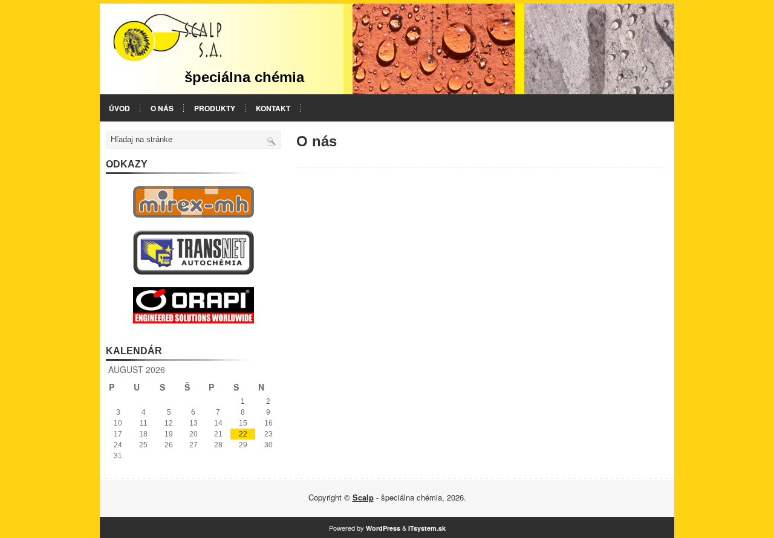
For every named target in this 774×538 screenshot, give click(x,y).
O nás (162, 108)
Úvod (119, 108)
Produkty (214, 108)
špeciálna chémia (244, 77)
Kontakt (273, 108)
